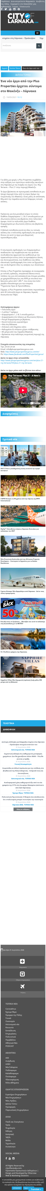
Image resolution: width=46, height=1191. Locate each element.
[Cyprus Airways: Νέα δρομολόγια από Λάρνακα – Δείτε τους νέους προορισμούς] (23, 578)
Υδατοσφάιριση (12, 1079)
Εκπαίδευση (11, 1030)
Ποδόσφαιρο (11, 1070)
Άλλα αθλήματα (12, 1082)
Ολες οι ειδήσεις (23, 809)
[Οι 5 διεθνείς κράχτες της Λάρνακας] (23, 638)
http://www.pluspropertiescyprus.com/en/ (22, 351)
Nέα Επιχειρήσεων (13, 1097)
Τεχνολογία (10, 1143)
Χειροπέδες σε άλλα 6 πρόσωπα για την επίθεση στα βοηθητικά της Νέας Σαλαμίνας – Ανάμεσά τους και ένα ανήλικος (23, 770)
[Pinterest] (19, 9)
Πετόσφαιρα (11, 1076)
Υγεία (8, 1125)
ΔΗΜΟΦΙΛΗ (9, 729)
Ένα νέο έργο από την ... (32, 68)
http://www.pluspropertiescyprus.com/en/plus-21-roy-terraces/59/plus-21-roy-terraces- (22, 361)
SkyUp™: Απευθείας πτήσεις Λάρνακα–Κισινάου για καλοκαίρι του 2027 (20, 530)
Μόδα (8, 1140)
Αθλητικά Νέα (11, 1043)
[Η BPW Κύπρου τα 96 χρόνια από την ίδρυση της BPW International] (23, 485)
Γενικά (8, 1018)
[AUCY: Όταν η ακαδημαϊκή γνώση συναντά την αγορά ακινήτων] (23, 455)
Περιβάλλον (11, 1040)
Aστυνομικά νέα (17, 750)
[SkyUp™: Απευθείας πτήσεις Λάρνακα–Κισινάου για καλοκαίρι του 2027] (23, 516)
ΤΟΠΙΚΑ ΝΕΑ (30, 750)
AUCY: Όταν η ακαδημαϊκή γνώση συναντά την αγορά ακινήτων (20, 469)
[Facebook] (2, 9)
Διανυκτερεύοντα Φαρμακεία (23, 1)
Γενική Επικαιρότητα (23, 764)
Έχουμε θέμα (18, 793)
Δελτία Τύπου (15, 68)
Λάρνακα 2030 (17, 805)
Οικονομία (10, 1021)
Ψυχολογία (10, 1128)
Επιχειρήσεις (11, 1033)
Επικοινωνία (25, 6)
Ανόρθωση (10, 1061)
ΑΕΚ (7, 1058)
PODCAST (10, 1046)
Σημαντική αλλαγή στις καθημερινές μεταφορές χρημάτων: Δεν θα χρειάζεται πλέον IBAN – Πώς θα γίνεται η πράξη (23, 756)
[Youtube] (11, 9)
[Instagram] (15, 9)
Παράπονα (5, 1)
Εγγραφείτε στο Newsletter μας (23, 4)
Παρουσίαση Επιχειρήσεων (17, 1110)
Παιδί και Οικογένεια (15, 1121)
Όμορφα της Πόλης (14, 1015)
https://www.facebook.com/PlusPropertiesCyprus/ (24, 354)
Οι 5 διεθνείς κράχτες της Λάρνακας (14, 652)
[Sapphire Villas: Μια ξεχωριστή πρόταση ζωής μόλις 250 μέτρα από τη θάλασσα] (23, 667)
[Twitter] (7, 9)
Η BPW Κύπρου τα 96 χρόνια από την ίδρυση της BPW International (20, 500)
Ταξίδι (8, 1137)
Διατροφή (10, 1134)
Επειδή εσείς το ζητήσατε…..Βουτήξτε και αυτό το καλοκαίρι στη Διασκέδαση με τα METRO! (23, 623)
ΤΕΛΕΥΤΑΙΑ (8, 723)
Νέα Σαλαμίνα (11, 1067)
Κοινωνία (9, 1027)
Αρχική (4, 68)
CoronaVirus (11, 1009)
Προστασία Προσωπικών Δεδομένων (21, 1170)
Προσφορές (10, 1107)
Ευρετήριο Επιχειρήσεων (16, 1094)
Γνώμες (15, 6)
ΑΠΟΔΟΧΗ (16, 1188)
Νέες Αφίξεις (11, 1100)
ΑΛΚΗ (8, 1064)
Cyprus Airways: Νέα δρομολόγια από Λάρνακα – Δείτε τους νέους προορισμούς (22, 592)
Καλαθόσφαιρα (12, 1073)
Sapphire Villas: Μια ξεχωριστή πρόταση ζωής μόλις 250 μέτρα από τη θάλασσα (21, 681)
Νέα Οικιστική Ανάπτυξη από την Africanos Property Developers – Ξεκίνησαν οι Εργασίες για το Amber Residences (20, 561)
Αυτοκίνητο (10, 1146)
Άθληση (9, 1131)
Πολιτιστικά (11, 1036)
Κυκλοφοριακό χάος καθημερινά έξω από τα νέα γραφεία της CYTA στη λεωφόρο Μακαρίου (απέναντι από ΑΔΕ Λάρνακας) (23, 785)
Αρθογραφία (6, 6)
